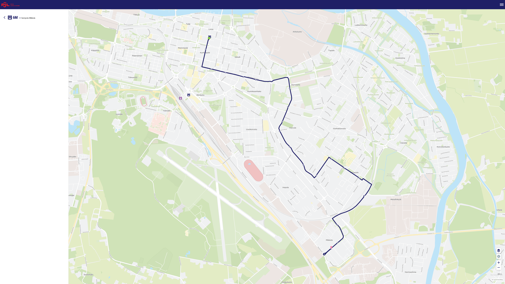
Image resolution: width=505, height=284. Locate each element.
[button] (498, 250)
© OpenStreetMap (497, 280)
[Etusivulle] (15, 4)
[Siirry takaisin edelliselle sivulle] (4, 17)
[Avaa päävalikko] (502, 4)
